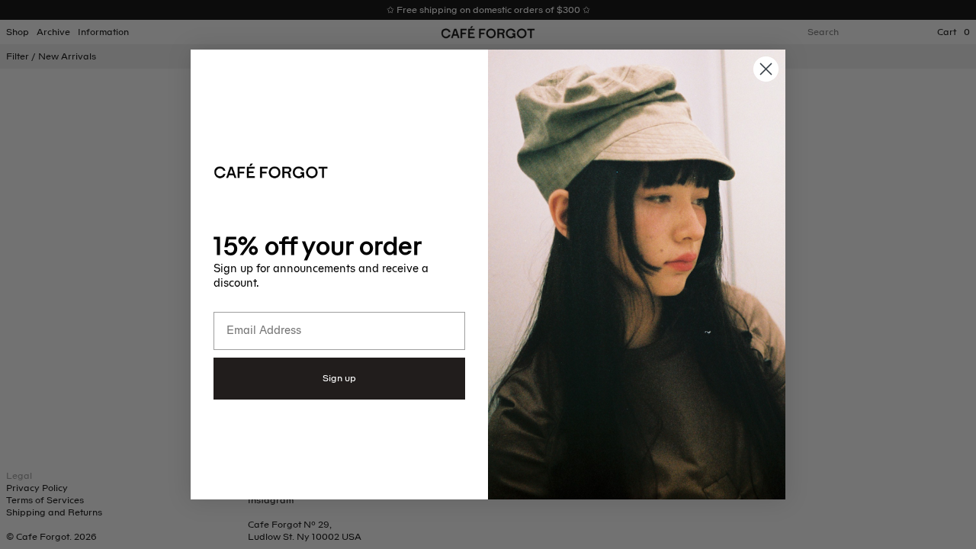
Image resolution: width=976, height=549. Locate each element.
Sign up (339, 378)
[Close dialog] (766, 69)
